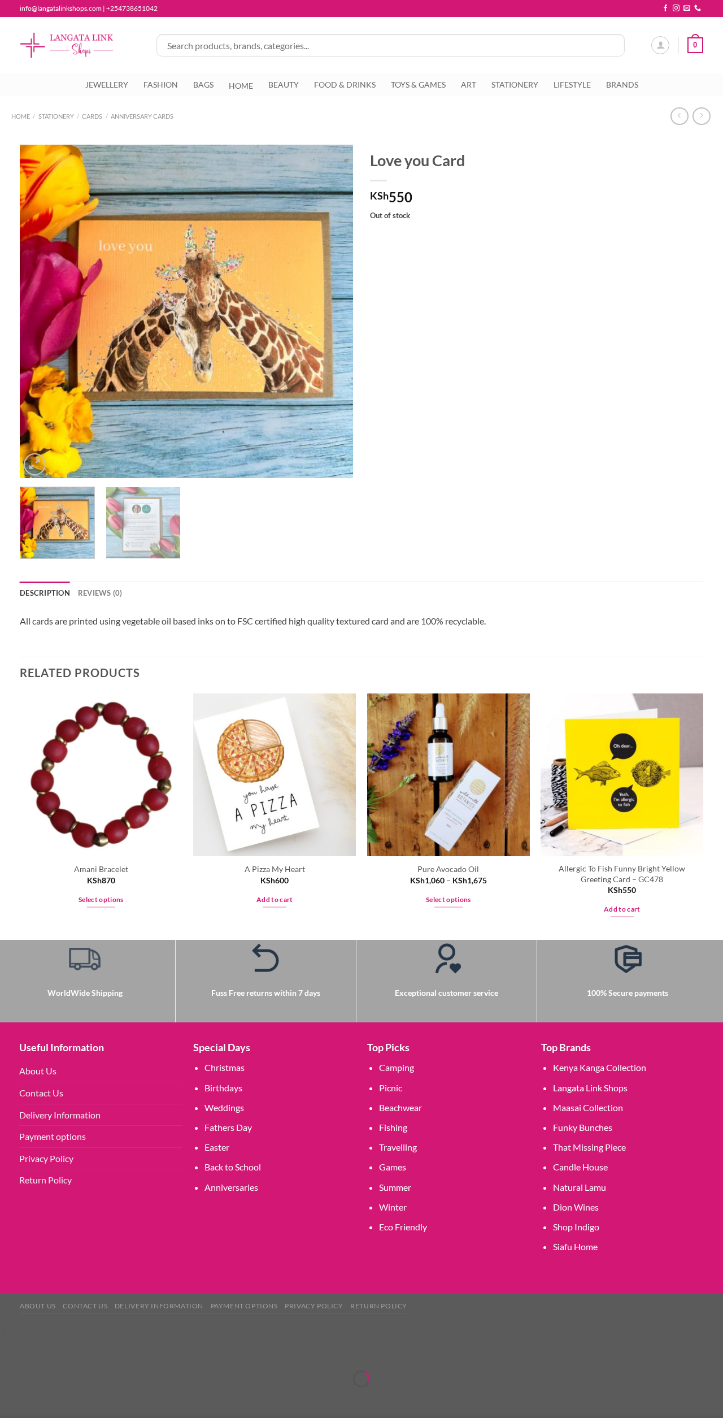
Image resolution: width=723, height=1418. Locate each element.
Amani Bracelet (101, 869)
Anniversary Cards (142, 116)
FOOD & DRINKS (345, 84)
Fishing (393, 1127)
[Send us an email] (686, 8)
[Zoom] (35, 464)
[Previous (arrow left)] (11, 1398)
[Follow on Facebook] (665, 8)
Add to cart (274, 899)
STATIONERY (514, 84)
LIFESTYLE (572, 84)
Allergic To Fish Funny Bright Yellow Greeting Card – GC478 (622, 874)
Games (392, 1166)
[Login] (660, 45)
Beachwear (400, 1107)
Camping (396, 1067)
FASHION (160, 84)
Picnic (390, 1087)
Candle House (580, 1166)
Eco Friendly (403, 1226)
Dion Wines (576, 1207)
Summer (395, 1187)
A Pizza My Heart (275, 869)
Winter (393, 1207)
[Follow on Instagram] (676, 8)
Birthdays (223, 1087)
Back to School (232, 1166)
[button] (2, 1332)
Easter (216, 1147)
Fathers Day (228, 1127)
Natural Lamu (579, 1187)
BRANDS (622, 84)
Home (20, 116)
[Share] (76, 1350)
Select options (101, 899)
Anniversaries (231, 1187)
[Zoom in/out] (11, 1350)
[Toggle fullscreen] (44, 1350)
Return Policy (45, 1179)
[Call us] (697, 8)
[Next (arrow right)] (44, 1398)
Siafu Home (575, 1246)
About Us (37, 1070)
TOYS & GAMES (418, 84)
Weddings (224, 1107)
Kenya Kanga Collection (599, 1067)
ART (468, 84)
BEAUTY (283, 84)
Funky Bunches (582, 1127)
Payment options (52, 1136)
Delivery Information (60, 1114)
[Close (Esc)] (109, 1350)
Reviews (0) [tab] (100, 592)
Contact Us (41, 1092)
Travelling (398, 1147)
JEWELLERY (106, 84)
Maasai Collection (588, 1107)
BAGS (203, 84)
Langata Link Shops (590, 1087)
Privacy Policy (46, 1158)
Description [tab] (45, 592)
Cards (92, 116)
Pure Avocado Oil (448, 869)
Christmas (224, 1067)
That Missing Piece (589, 1147)
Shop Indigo (576, 1226)
